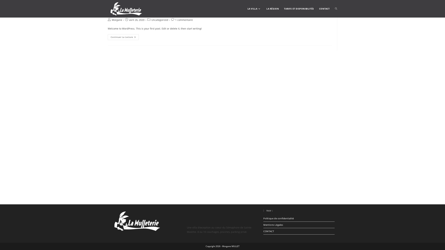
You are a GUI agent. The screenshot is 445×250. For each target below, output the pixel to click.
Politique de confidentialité (278, 218)
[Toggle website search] (336, 9)
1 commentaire (184, 20)
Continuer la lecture (125, 36)
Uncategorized (159, 20)
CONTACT (268, 231)
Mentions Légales (273, 224)
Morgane (117, 20)
